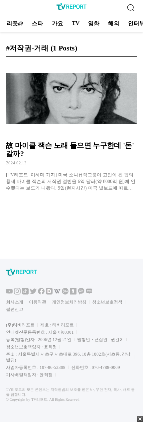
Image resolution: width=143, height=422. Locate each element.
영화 (93, 23)
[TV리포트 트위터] (33, 293)
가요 (57, 23)
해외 (113, 23)
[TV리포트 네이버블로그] (89, 293)
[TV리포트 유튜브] (9, 293)
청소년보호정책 (107, 301)
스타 (37, 23)
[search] (130, 7)
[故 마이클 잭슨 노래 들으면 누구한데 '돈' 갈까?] (71, 127)
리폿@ (15, 23)
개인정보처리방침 (69, 301)
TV (75, 23)
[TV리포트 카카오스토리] (73, 293)
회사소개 (14, 301)
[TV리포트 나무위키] (65, 293)
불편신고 (14, 309)
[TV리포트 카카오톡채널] (81, 293)
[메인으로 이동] (71, 9)
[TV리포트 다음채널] (49, 293)
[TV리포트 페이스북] (41, 293)
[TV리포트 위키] (57, 293)
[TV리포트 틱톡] (25, 293)
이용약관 (37, 301)
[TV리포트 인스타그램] (17, 293)
